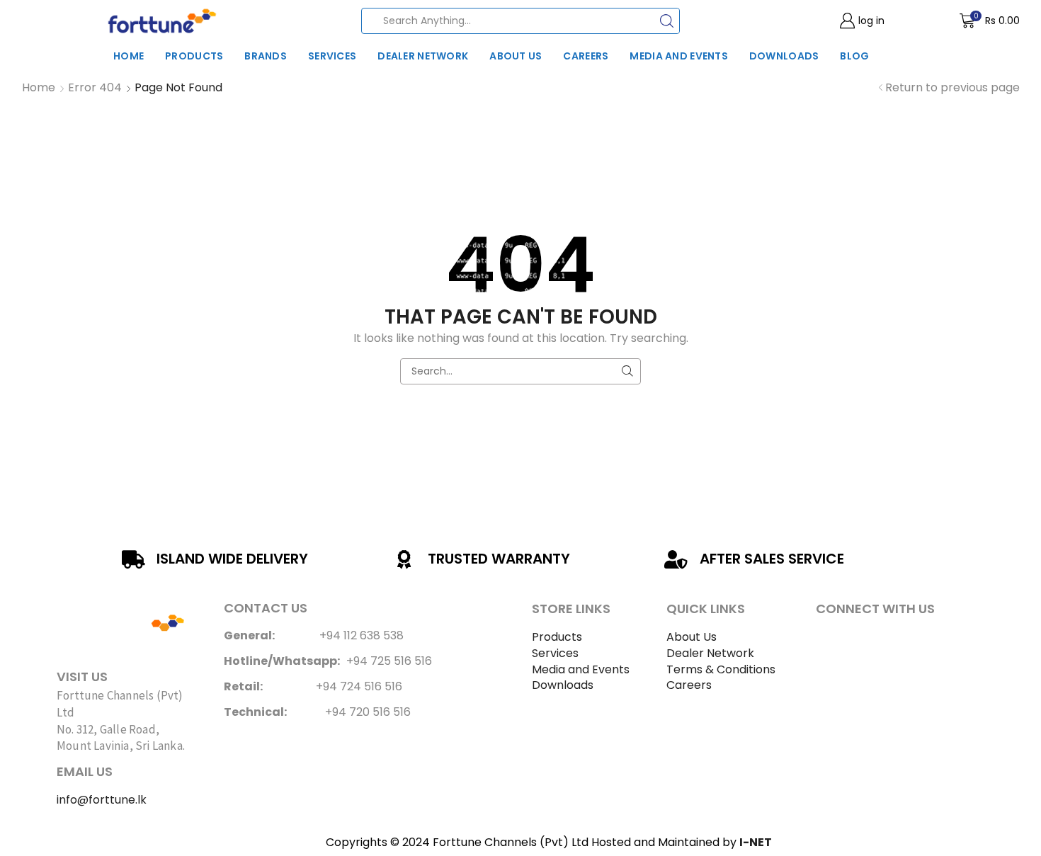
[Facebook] (828, 641)
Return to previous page (952, 88)
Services (332, 56)
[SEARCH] (628, 371)
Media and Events (678, 56)
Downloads (784, 56)
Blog (854, 56)
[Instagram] (867, 641)
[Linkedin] (906, 641)
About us (515, 56)
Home (128, 56)
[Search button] (666, 20)
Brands (265, 56)
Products (194, 56)
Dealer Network (422, 56)
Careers (585, 56)
